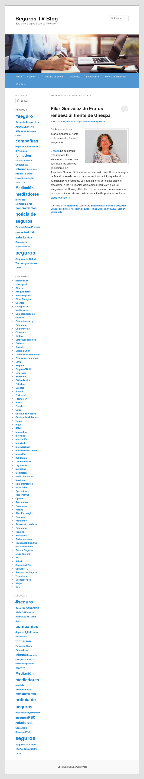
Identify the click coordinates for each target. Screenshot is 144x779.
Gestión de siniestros (27, 417)
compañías (26, 141)
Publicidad (21, 528)
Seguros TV (33, 76)
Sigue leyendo (60, 197)
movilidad (20, 199)
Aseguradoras (71, 205)
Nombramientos (24, 483)
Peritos (19, 509)
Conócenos (74, 76)
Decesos (20, 343)
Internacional (22, 446)
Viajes (18, 583)
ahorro (30, 126)
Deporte (19, 347)
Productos (21, 520)
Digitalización (22, 350)
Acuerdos (32, 122)
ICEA (18, 424)
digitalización (31, 146)
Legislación (21, 465)
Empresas (20, 372)
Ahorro (19, 288)
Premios (35, 226)
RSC (31, 231)
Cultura (19, 336)
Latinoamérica (23, 461)
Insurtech (32, 169)
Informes (20, 435)
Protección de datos (26, 524)
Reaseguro (21, 535)
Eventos (19, 387)
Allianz (18, 131)
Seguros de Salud (25, 259)
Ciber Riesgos (23, 299)
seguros (85, 208)
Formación (21, 398)
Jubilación (21, 457)
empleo (23, 150)
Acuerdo (20, 122)
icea (26, 164)
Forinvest (20, 395)
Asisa (29, 131)
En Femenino (92, 76)
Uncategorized (23, 579)
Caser (18, 135)
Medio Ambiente (24, 476)
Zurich (18, 267)
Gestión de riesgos (25, 413)
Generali (20, 164)
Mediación (24, 187)
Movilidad (20, 480)
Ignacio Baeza (98, 205)
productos (21, 232)
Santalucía (21, 242)
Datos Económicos (25, 339)
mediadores (27, 194)
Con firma (21, 84)
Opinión (19, 498)
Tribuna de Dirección (115, 76)
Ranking (19, 531)
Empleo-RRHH (23, 369)
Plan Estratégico (24, 513)
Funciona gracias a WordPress (72, 766)
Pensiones (21, 506)
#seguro (24, 116)
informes (21, 169)
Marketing (20, 468)
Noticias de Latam (54, 76)
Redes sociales (23, 539)
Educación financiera (26, 358)
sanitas (28, 237)
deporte (19, 146)
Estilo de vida (22, 380)
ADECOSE (21, 126)
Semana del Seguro (26, 572)
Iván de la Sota (113, 205)
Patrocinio (20, 227)
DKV (17, 151)
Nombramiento (23, 203)
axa (34, 131)
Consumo (20, 332)
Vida (17, 587)
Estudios (20, 384)
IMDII (18, 428)
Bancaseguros (23, 295)
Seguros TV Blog (36, 18)
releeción (75, 208)
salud (19, 237)
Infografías (21, 432)
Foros (18, 402)
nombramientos (26, 208)
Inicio (19, 76)
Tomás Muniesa (98, 208)
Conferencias (22, 328)
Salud (18, 561)
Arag (24, 131)
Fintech (19, 391)
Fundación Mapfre (23, 160)
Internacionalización (26, 450)
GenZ (18, 409)
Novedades (21, 487)
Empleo (19, 365)
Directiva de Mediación (27, 354)
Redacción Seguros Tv (94, 121)
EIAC (18, 361)
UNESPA (111, 208)
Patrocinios (21, 502)
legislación (29, 178)
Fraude (19, 406)
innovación (21, 439)
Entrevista (20, 376)
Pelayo (28, 227)
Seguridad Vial (22, 246)
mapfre (20, 182)
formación (23, 155)
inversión (19, 178)
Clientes (19, 302)
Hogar (18, 421)
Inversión (20, 454)
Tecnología (22, 263)
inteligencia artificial (24, 173)
